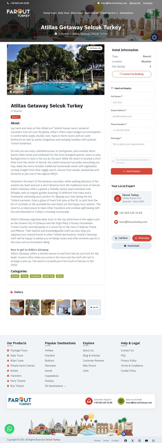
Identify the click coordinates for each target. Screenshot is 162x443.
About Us (134, 3)
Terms (106, 440)
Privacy (97, 440)
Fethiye (49, 350)
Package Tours (19, 350)
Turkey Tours (49, 13)
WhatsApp (143, 238)
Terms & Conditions (132, 365)
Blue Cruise (77, 13)
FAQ (123, 355)
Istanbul (50, 355)
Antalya (49, 380)
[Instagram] (139, 440)
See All (95, 307)
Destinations (126, 13)
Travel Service (107, 13)
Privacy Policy (129, 360)
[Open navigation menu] (151, 12)
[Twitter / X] (132, 440)
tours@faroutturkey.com (114, 3)
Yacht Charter (91, 13)
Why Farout (89, 365)
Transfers (16, 375)
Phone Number (119, 124)
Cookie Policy (128, 370)
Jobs (86, 370)
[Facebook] (125, 440)
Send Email (133, 245)
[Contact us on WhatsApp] (9, 429)
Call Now (123, 238)
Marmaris (50, 365)
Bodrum (49, 360)
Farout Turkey (53, 439)
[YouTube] (146, 440)
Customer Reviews (93, 360)
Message (116, 138)
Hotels (65, 33)
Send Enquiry (133, 171)
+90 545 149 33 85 (19, 3)
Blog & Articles (91, 355)
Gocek (48, 370)
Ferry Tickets (17, 380)
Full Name (116, 96)
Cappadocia (52, 375)
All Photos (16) (95, 48)
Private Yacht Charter (22, 365)
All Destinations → (55, 385)
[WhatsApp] (153, 440)
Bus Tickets (17, 385)
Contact (148, 3)
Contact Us (127, 350)
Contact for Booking (132, 74)
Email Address (119, 110)
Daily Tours (63, 13)
